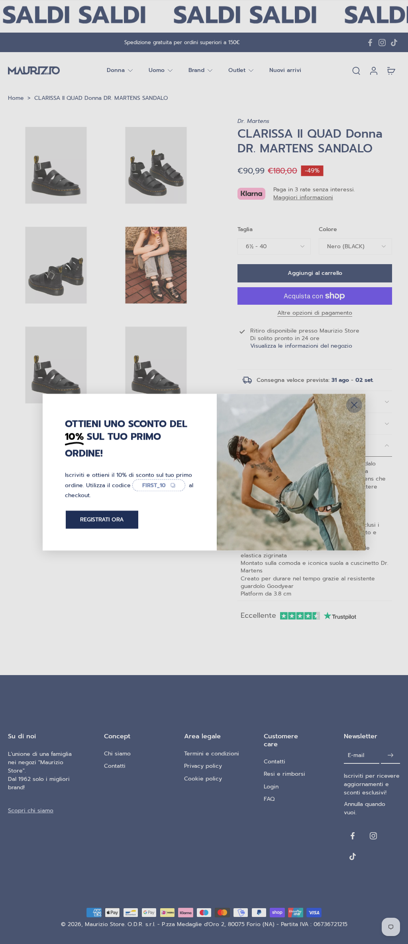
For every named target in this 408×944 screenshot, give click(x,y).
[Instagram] (382, 42)
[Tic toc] (394, 42)
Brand (196, 70)
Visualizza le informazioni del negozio (301, 346)
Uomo (157, 70)
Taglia (245, 229)
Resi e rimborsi (284, 774)
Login (271, 786)
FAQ (269, 799)
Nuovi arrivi (285, 70)
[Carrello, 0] (391, 70)
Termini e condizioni (211, 753)
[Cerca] (356, 70)
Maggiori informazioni (303, 197)
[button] (314, 273)
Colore (328, 229)
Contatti (115, 766)
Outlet (236, 70)
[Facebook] (370, 42)
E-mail (356, 755)
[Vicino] (354, 405)
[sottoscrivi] (390, 755)
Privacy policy (203, 766)
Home (16, 98)
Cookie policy (203, 778)
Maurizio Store (105, 924)
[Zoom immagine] (56, 165)
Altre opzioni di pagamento (314, 313)
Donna (116, 70)
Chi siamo (117, 753)
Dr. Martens (253, 121)
